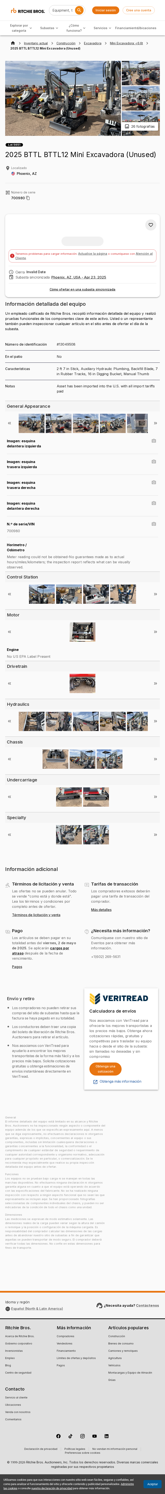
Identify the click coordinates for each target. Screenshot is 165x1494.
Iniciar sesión (106, 10)
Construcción (116, 1336)
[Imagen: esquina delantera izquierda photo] (154, 441)
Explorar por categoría (19, 28)
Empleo (10, 1358)
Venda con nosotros (18, 1412)
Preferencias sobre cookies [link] (82, 1453)
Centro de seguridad (18, 1373)
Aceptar (152, 1484)
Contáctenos (147, 1305)
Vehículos (114, 1366)
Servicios (100, 28)
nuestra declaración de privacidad (51, 1488)
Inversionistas (14, 1351)
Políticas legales (74, 1449)
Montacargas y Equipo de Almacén (130, 1373)
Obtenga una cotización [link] (105, 1068)
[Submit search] (79, 10)
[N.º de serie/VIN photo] (154, 524)
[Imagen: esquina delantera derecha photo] (154, 503)
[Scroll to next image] (155, 423)
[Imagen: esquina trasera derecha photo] (154, 482)
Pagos (17, 967)
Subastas (47, 28)
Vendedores (64, 1344)
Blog (8, 1366)
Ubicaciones (147, 28)
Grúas (112, 1380)
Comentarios (13, 1420)
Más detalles (101, 910)
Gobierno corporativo (18, 1344)
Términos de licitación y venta (36, 915)
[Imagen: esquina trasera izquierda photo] (154, 461)
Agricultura (115, 1358)
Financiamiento (127, 28)
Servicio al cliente (16, 1398)
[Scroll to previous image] (9, 423)
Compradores (65, 1336)
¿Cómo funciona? (74, 28)
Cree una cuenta (138, 10)
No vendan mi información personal (114, 1449)
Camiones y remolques (123, 1351)
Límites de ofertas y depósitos (76, 1358)
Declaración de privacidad (40, 1449)
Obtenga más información (120, 1081)
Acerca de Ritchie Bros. (19, 1336)
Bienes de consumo (121, 1344)
